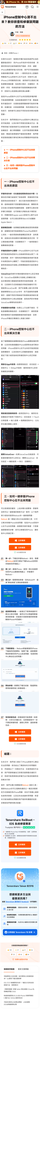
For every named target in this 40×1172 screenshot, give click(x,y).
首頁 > (6, 53)
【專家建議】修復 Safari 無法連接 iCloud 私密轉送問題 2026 (19, 990)
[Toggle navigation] (36, 6)
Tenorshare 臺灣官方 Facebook (17, 902)
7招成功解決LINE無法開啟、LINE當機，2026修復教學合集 (17, 1003)
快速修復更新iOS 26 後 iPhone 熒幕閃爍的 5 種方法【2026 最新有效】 (18, 997)
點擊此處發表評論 (21, 959)
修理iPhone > (14, 53)
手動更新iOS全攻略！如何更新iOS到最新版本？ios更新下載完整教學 (19, 977)
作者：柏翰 (19, 32)
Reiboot (4, 519)
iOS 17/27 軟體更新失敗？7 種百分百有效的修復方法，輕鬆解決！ (19, 984)
